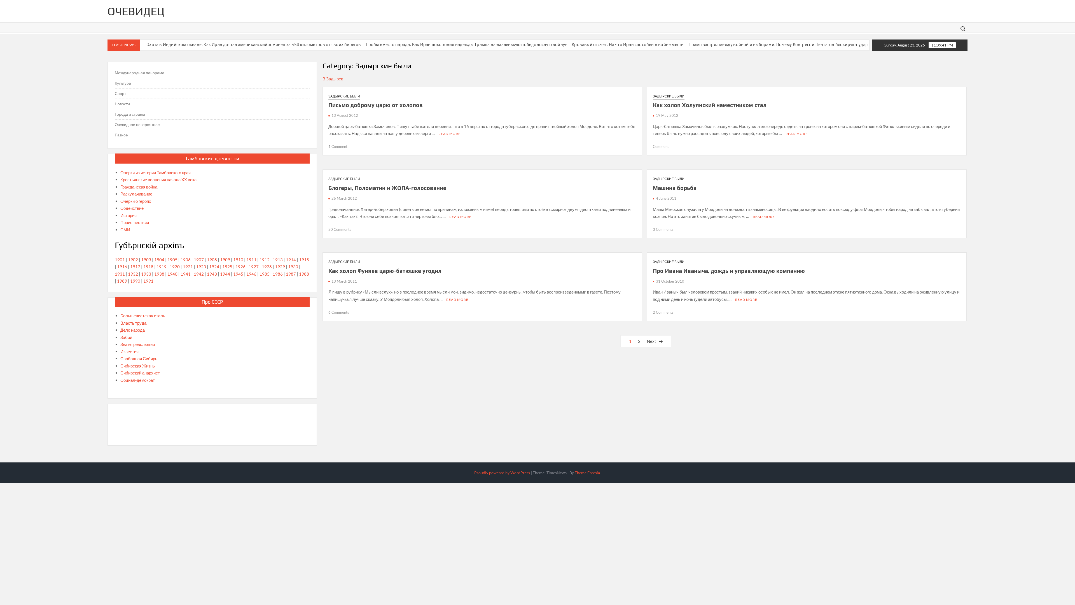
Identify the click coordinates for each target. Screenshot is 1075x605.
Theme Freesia (587, 472)
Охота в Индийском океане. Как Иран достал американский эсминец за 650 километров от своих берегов (237, 44)
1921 (188, 266)
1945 (238, 273)
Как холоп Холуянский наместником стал (709, 105)
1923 (201, 266)
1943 (212, 273)
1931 (120, 273)
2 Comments (663, 312)
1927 (254, 266)
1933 (146, 273)
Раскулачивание (136, 193)
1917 (135, 266)
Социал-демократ (137, 380)
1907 (199, 259)
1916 (122, 266)
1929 (280, 266)
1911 (251, 259)
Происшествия (134, 222)
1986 (278, 273)
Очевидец (136, 11)
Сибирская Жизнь (137, 365)
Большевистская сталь (142, 315)
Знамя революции (137, 344)
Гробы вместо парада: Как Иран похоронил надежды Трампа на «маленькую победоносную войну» (449, 44)
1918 (148, 266)
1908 (212, 259)
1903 (146, 259)
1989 (122, 280)
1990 (135, 280)
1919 (161, 266)
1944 (225, 273)
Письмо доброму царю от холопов (375, 105)
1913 (278, 259)
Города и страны (130, 114)
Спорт (120, 93)
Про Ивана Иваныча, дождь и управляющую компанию (729, 270)
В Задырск (332, 78)
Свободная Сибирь (138, 358)
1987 (291, 273)
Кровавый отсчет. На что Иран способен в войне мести (611, 44)
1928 (267, 266)
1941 (186, 273)
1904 (159, 259)
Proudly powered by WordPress (502, 472)
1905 (172, 259)
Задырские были (344, 96)
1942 (199, 273)
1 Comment (337, 146)
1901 (120, 259)
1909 (225, 259)
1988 (304, 273)
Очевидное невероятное (137, 124)
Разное (121, 134)
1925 (227, 266)
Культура (123, 83)
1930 (293, 266)
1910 (238, 259)
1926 (240, 266)
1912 (265, 259)
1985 (265, 273)
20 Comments (339, 229)
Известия (129, 351)
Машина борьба (675, 188)
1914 (291, 259)
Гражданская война (138, 186)
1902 (133, 259)
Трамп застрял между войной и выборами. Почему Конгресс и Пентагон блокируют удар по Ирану (771, 44)
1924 (214, 266)
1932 (133, 273)
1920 (175, 266)
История (128, 215)
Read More (449, 134)
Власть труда (133, 322)
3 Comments (663, 229)
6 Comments (338, 312)
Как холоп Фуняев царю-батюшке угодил (384, 270)
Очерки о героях (135, 201)
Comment (661, 146)
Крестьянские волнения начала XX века (158, 179)
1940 (172, 273)
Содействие (132, 208)
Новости (122, 103)
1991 (148, 280)
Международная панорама (139, 72)
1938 (159, 273)
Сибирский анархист (140, 372)
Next (651, 341)
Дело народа (132, 329)
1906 (186, 259)
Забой (126, 337)
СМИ (125, 229)
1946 (251, 273)
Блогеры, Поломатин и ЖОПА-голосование (387, 188)
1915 (304, 259)
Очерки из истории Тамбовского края (155, 172)
